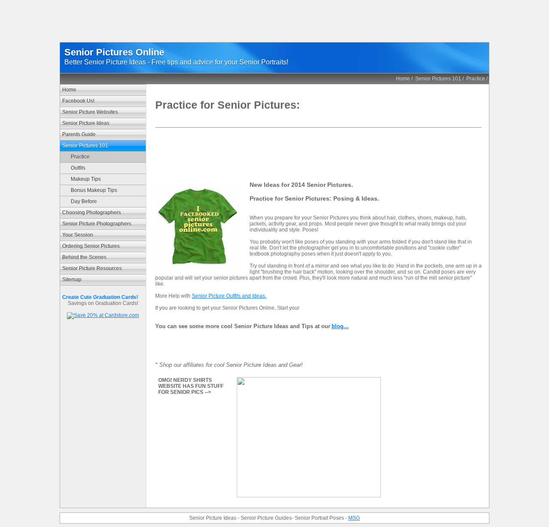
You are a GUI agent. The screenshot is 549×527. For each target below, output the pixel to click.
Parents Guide (79, 134)
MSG (354, 518)
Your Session (77, 235)
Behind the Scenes (84, 257)
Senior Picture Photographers (96, 224)
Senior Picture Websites (90, 112)
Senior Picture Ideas (85, 123)
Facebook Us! (78, 101)
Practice (475, 79)
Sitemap (71, 280)
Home (403, 79)
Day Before (84, 201)
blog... (340, 326)
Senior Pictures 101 (438, 79)
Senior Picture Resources (92, 268)
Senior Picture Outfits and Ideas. (229, 296)
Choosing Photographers (91, 213)
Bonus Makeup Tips (94, 190)
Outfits (78, 168)
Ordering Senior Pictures (91, 246)
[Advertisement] (274, 22)
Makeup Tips (86, 179)
